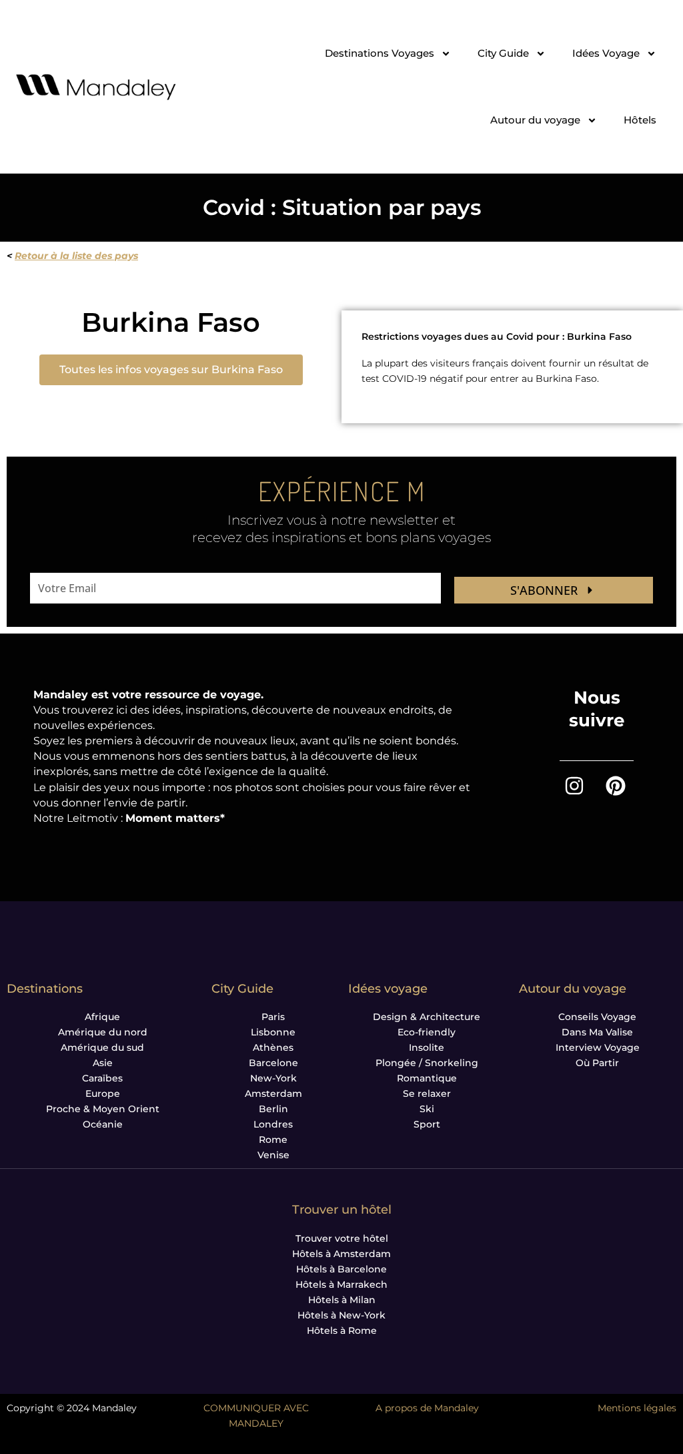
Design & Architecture (426, 1017)
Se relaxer (427, 1093)
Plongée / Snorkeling (427, 1063)
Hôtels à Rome (342, 1330)
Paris (273, 1017)
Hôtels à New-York (341, 1315)
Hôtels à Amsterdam (341, 1254)
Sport (427, 1124)
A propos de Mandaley (427, 1408)
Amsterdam (273, 1093)
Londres (273, 1124)
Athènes (273, 1047)
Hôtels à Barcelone (341, 1269)
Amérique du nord (102, 1032)
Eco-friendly (427, 1032)
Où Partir (597, 1063)
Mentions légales (637, 1408)
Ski (427, 1109)
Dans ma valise (597, 1032)
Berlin (273, 1109)
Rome (273, 1140)
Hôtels (640, 119)
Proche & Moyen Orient (102, 1109)
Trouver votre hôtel (341, 1238)
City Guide (503, 53)
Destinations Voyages (379, 53)
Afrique (102, 1017)
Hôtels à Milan (342, 1300)
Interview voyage (598, 1047)
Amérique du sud (102, 1047)
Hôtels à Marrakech (341, 1284)
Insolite (426, 1047)
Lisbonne (273, 1032)
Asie (103, 1063)
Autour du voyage (535, 119)
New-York (273, 1078)
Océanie (103, 1124)
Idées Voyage (606, 53)
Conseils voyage (597, 1017)
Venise (273, 1155)
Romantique (427, 1078)
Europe (102, 1093)
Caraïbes (102, 1078)
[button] (171, 369)
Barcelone (273, 1063)
